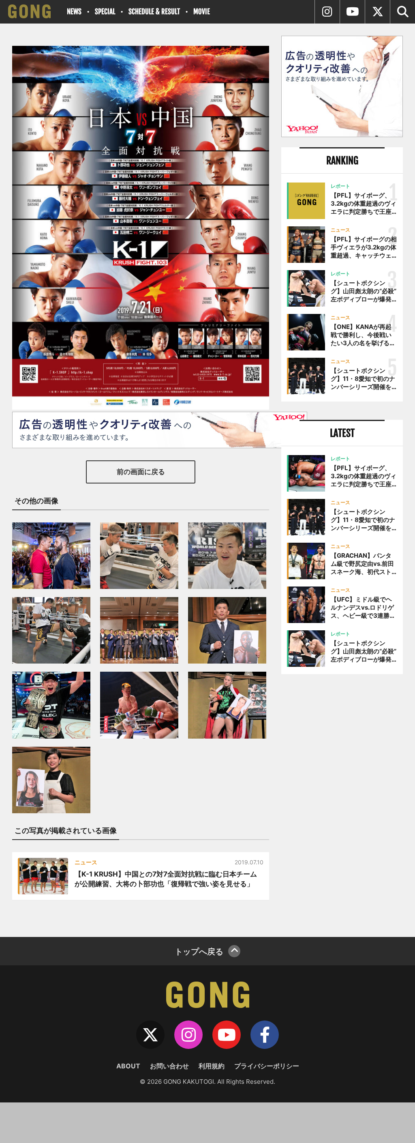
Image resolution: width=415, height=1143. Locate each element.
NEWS (74, 11)
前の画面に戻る (141, 472)
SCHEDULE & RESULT (154, 11)
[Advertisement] (342, 743)
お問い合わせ (169, 1066)
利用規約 (212, 1066)
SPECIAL (105, 11)
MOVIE (201, 11)
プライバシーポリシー (266, 1066)
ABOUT (128, 1066)
